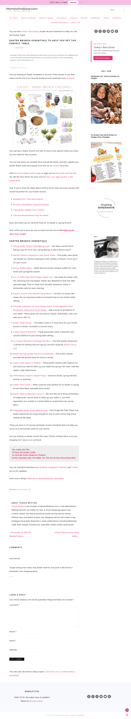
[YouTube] (112, 31)
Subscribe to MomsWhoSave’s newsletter (45, 478)
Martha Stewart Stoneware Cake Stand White (34, 255)
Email (12, 640)
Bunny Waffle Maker (22, 268)
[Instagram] (104, 31)
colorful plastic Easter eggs (28, 173)
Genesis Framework (77, 715)
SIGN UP (18, 697)
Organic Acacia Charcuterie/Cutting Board (32, 293)
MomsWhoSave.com (22, 9)
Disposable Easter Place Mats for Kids (30, 410)
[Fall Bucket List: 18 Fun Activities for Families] (106, 104)
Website (13, 650)
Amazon (70, 78)
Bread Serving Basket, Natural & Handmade (33, 354)
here (32, 60)
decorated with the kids (66, 173)
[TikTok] (116, 31)
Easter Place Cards (21, 385)
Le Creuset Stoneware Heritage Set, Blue (31, 341)
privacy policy (36, 701)
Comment (14, 605)
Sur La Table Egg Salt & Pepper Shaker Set (33, 277)
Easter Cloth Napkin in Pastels (27, 363)
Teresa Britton (17, 506)
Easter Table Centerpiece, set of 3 (28, 394)
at (10, 562)
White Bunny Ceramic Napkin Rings (29, 375)
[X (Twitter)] (108, 31)
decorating (19, 489)
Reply (11, 576)
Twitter (74, 467)
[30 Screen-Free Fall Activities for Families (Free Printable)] (106, 163)
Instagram (53, 467)
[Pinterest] (100, 31)
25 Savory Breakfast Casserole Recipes (31, 204)
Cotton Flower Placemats (24, 332)
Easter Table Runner (22, 323)
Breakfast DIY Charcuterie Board (28, 199)
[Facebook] (96, 31)
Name (12, 631)
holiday (25, 489)
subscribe (73, 2)
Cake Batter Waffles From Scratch (28, 210)
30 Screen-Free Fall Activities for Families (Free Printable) (104, 136)
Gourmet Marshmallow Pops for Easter (31, 215)
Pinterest (62, 467)
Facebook (43, 467)
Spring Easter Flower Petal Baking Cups (31, 246)
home (29, 489)
